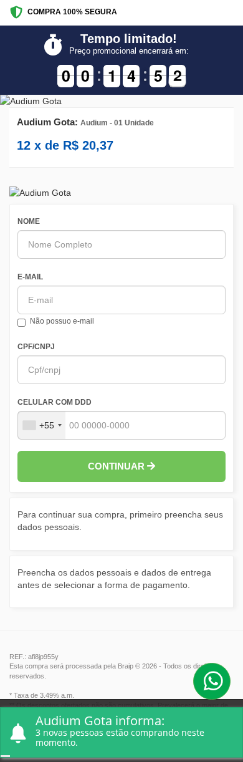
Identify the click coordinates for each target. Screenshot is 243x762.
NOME (28, 221)
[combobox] (41, 425)
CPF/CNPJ (36, 346)
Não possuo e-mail (62, 321)
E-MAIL (30, 276)
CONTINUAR (117, 466)
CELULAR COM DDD (54, 402)
